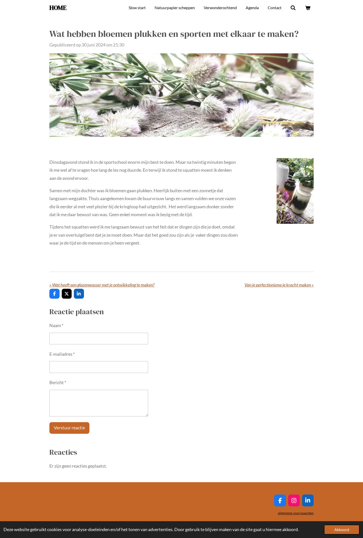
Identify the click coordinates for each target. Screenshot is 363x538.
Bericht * (57, 382)
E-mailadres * (62, 354)
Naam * (56, 325)
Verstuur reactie (69, 427)
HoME (57, 7)
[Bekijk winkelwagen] (308, 7)
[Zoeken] (293, 7)
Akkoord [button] (341, 529)
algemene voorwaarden (296, 513)
